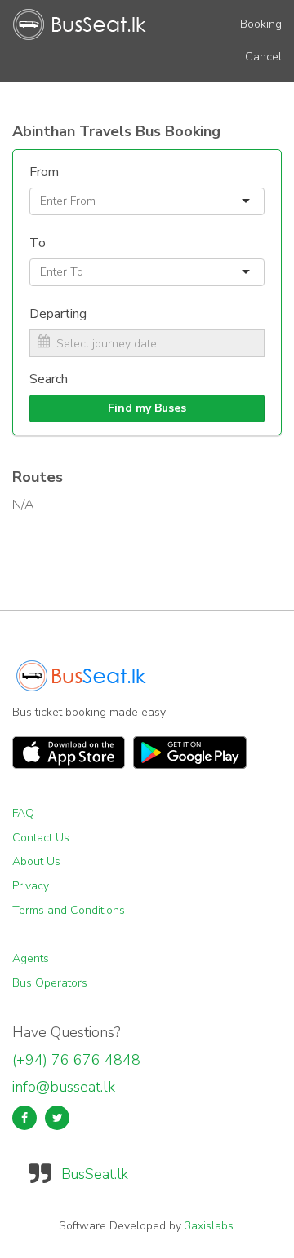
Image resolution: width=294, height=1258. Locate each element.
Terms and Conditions (68, 910)
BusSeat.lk (94, 1174)
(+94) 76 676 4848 (76, 1060)
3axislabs (209, 1226)
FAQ (23, 813)
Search (48, 379)
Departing (58, 314)
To (37, 243)
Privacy (30, 886)
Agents (30, 958)
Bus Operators (49, 983)
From (44, 172)
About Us (36, 861)
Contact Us (40, 837)
